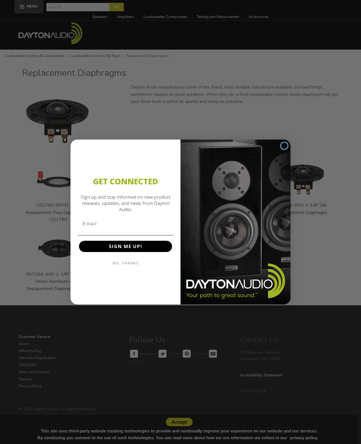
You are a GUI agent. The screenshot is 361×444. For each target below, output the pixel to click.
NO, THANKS (125, 263)
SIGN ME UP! (125, 246)
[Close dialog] (284, 145)
